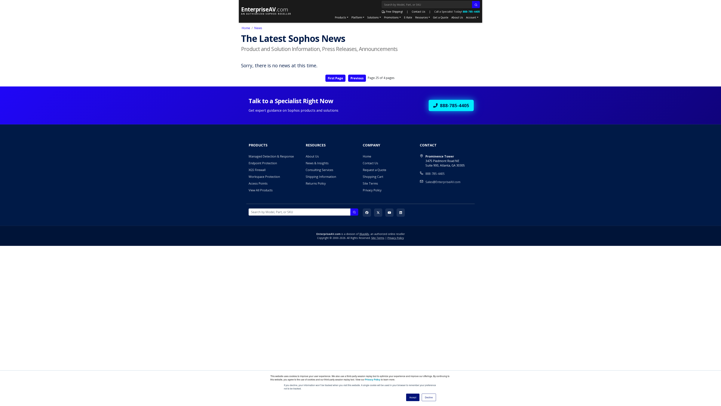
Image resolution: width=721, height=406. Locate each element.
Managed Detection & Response (271, 156)
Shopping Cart (373, 177)
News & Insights (317, 163)
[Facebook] (367, 212)
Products (340, 17)
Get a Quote (440, 17)
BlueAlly (364, 234)
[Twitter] (378, 212)
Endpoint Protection (263, 163)
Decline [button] (429, 397)
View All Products (261, 190)
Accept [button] (412, 397)
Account (471, 17)
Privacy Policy (372, 190)
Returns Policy (316, 183)
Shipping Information (321, 177)
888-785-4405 (471, 11)
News (258, 28)
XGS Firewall (257, 170)
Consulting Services (319, 170)
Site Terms (370, 183)
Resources (421, 17)
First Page (335, 78)
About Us (457, 17)
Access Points (258, 183)
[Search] (476, 4)
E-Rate (408, 17)
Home (246, 28)
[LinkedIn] (401, 212)
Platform (356, 17)
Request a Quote (374, 170)
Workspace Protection (264, 177)
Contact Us (418, 11)
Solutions (373, 17)
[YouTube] (389, 212)
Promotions (391, 17)
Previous (357, 78)
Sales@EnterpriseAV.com (442, 182)
